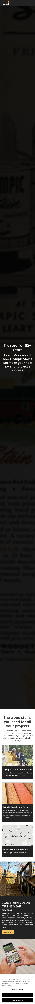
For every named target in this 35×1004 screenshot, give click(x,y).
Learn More (8, 932)
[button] (31, 3)
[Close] (33, 977)
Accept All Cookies (17, 1000)
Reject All (17, 995)
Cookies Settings (17, 989)
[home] (6, 3)
